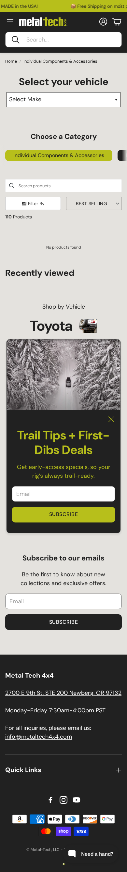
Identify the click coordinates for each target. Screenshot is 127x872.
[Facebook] (50, 800)
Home (11, 61)
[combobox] (64, 99)
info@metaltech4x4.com (38, 737)
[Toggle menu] (10, 22)
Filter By (36, 203)
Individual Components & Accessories (60, 61)
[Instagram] (63, 800)
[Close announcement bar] (120, 5)
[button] (63, 39)
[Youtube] (76, 800)
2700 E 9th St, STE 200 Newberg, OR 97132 (63, 693)
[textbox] (63, 99)
